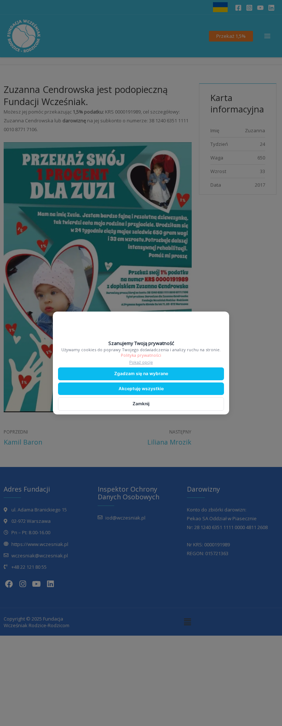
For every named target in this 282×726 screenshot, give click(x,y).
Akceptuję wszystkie (141, 388)
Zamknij (141, 403)
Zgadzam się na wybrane (141, 373)
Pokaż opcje (141, 362)
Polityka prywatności (141, 355)
